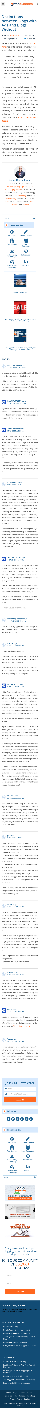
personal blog (11, 198)
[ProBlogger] (22, 4)
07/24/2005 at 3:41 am (15, 1011)
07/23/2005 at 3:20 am (18, 367)
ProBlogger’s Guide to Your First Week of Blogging (19, 1366)
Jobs (15, 1396)
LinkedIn (25, 204)
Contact (27, 1399)
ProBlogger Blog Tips (15, 186)
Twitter (31, 201)
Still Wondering (20, 195)
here (7, 201)
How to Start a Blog (10, 1326)
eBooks (29, 1393)
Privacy (12, 1399)
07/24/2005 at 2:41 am (15, 975)
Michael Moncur (13, 684)
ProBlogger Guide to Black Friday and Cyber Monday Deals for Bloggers (20, 349)
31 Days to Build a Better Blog (14, 1361)
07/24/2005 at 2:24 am (15, 907)
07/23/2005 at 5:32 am (15, 687)
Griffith (10, 904)
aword (9, 1009)
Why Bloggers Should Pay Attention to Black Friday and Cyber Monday (20, 320)
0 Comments (31, 39)
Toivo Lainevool (13, 429)
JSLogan (10, 643)
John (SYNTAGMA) (14, 401)
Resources (8, 1396)
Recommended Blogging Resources (16, 1383)
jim (8, 835)
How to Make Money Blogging (15, 1342)
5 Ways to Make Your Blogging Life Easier (19, 1346)
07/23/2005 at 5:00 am (15, 646)
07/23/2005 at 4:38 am (18, 621)
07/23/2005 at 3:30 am (17, 403)
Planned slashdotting (21, 1026)
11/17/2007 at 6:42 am (15, 1041)
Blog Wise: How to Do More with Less (17, 1376)
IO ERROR (11, 972)
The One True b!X (14, 558)
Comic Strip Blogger (15, 619)
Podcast (21, 1393)
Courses (22, 1396)
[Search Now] (34, 218)
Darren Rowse (14, 35)
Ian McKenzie (12, 482)
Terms (19, 1399)
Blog (15, 1393)
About (8, 1393)
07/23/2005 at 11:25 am (16, 838)
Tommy (10, 1039)
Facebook (14, 204)
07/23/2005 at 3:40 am (15, 485)
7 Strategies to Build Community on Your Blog (19, 1338)
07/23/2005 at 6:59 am (15, 798)
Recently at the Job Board (13, 1305)
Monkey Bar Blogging (20, 292)
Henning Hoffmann (14, 365)
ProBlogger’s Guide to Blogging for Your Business (19, 1371)
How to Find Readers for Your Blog (16, 1333)
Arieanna (10, 796)
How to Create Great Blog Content (16, 1330)
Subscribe (20, 1100)
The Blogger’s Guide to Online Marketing (19, 1380)
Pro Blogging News (10, 39)
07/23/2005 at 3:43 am (17, 560)
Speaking (31, 1396)
